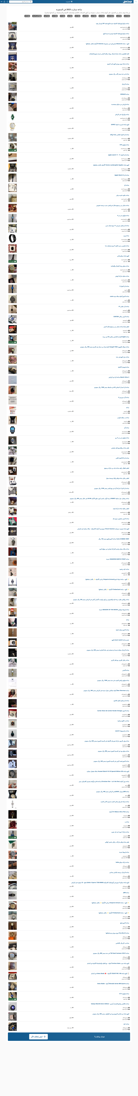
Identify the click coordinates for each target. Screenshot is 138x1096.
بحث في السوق (25, 1)
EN (1, 1)
